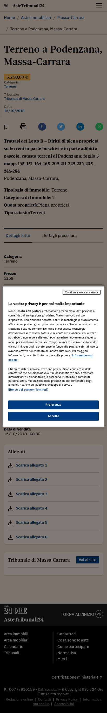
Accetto (53, 416)
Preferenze (53, 404)
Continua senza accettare (81, 292)
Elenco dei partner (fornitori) (28, 389)
